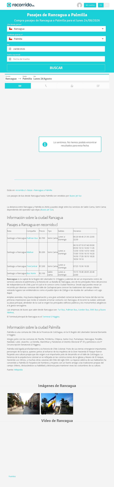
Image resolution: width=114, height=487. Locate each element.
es (101, 5)
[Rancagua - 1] (23, 403)
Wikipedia (18, 369)
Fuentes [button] (12, 476)
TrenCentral (32, 266)
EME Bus (94, 309)
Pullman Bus (32, 238)
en (106, 5)
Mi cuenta (90, 5)
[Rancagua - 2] (57, 403)
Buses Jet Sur (75, 195)
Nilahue (30, 252)
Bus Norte (31, 273)
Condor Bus (83, 309)
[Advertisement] (16, 135)
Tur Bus (61, 309)
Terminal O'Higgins (50, 316)
